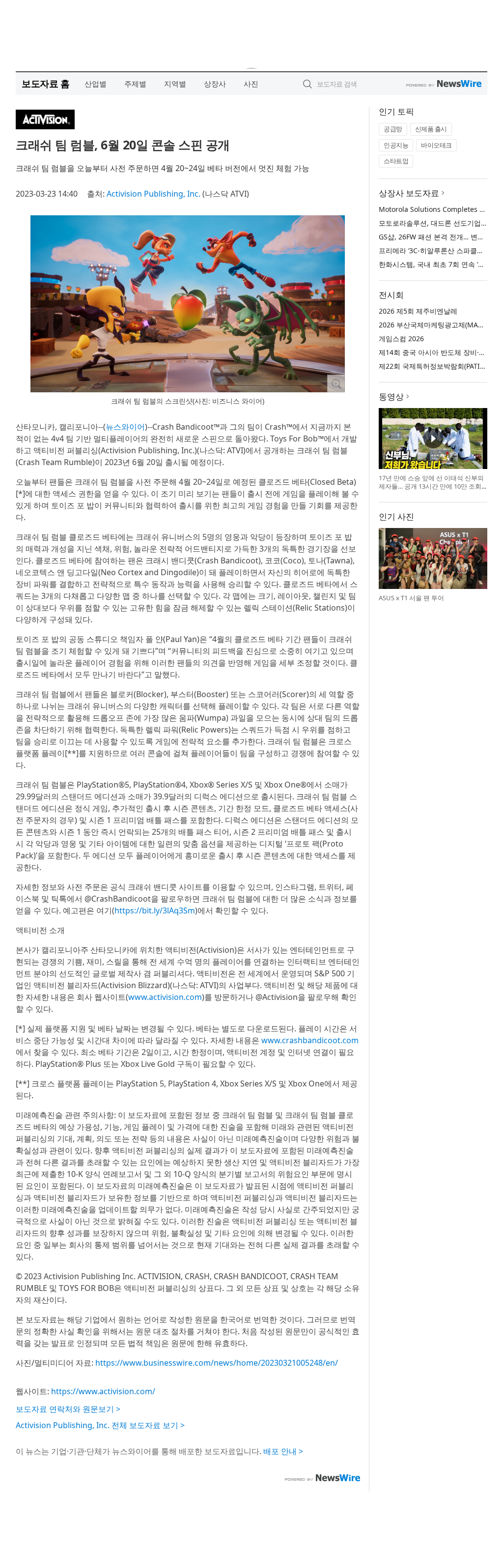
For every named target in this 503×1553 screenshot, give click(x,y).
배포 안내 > (283, 1451)
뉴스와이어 (125, 426)
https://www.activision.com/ (103, 1391)
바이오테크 (436, 145)
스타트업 (396, 160)
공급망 (393, 128)
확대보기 (336, 383)
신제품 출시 (431, 128)
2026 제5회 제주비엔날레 (418, 311)
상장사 (215, 83)
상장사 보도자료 (409, 193)
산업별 (95, 83)
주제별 (135, 83)
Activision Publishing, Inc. (153, 193)
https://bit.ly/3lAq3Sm (154, 910)
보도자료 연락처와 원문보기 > (68, 1409)
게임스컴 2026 (401, 338)
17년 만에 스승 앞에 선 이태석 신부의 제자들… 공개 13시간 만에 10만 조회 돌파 (431, 486)
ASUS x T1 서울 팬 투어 (411, 597)
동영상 (391, 396)
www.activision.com (165, 997)
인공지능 (396, 145)
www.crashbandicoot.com (310, 1040)
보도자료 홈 (45, 83)
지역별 (175, 83)
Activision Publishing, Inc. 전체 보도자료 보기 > (100, 1425)
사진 (251, 83)
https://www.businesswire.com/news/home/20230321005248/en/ (216, 1362)
